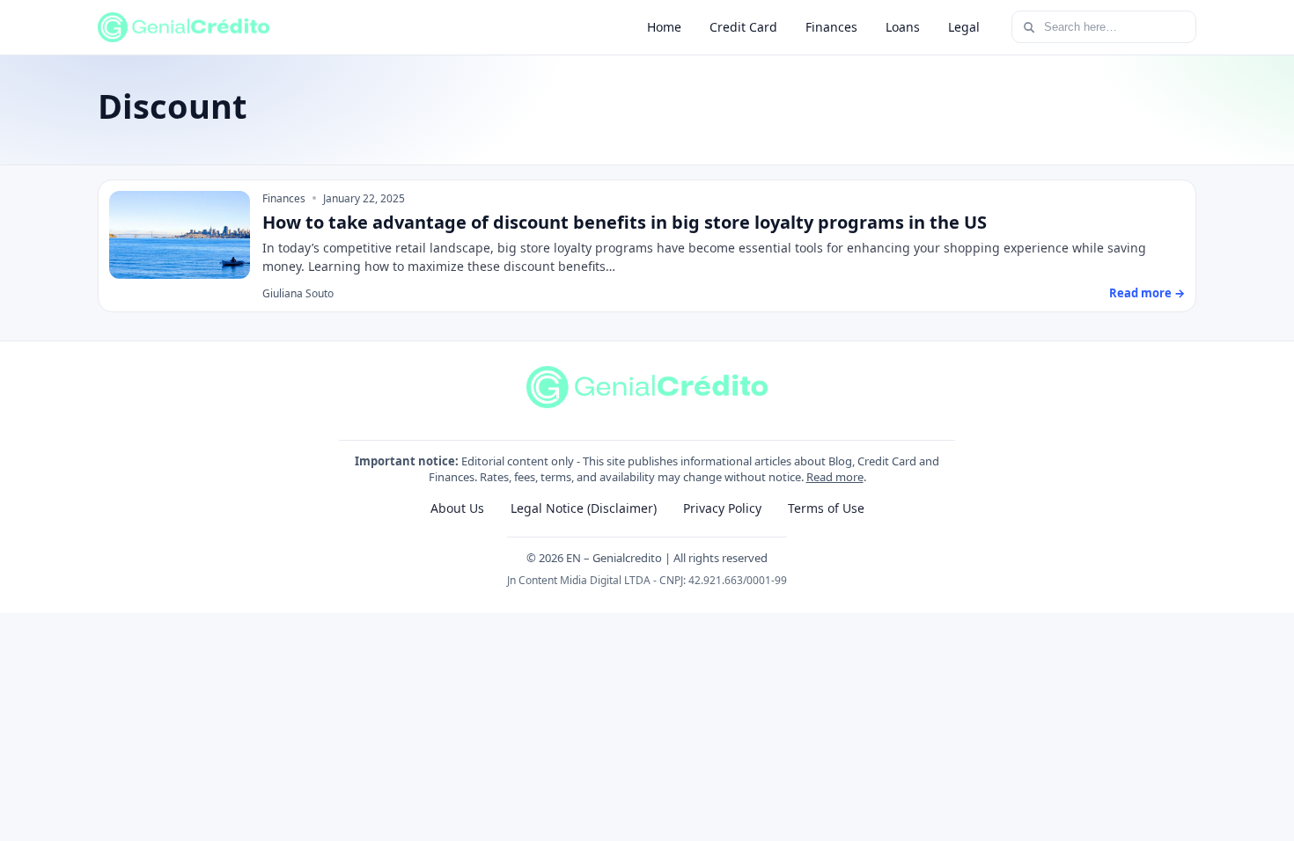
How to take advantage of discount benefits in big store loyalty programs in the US (624, 222)
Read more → (1147, 293)
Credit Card (743, 26)
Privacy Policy (722, 508)
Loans (903, 26)
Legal (964, 26)
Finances (831, 26)
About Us (457, 508)
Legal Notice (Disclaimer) (584, 508)
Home (664, 26)
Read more (835, 477)
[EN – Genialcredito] (183, 27)
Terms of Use (826, 508)
